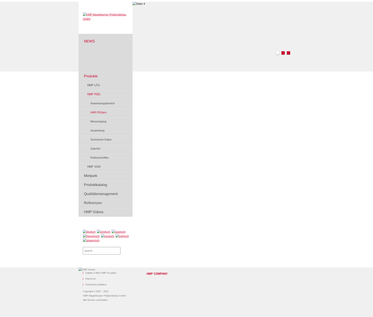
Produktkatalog (95, 185)
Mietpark (90, 176)
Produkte (91, 76)
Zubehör (95, 148)
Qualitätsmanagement (101, 194)
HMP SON (93, 166)
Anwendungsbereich (102, 103)
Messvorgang (98, 121)
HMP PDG (93, 94)
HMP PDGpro (98, 112)
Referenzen (93, 203)
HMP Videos (93, 212)
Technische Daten (101, 139)
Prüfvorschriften (99, 157)
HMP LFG (93, 85)
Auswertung (97, 130)
